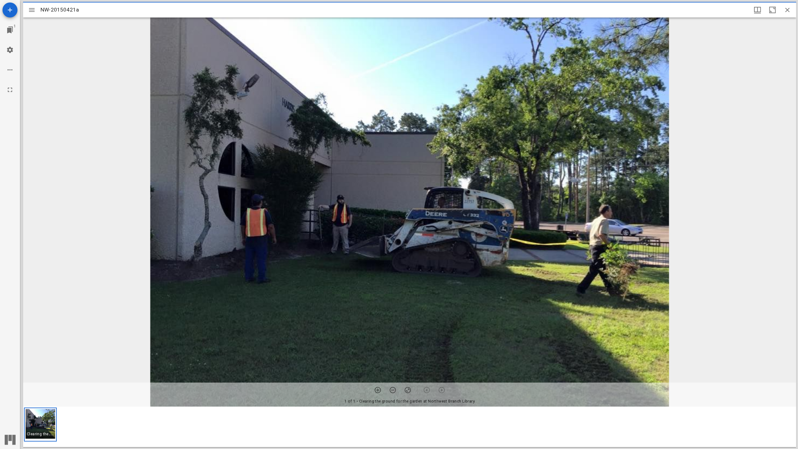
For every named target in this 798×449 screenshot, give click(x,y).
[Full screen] (9, 89)
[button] (40, 424)
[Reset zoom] (407, 390)
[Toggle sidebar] (31, 9)
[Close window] (787, 9)
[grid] (409, 427)
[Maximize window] (772, 9)
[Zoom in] (377, 390)
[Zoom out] (392, 390)
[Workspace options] (9, 69)
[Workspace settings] (9, 49)
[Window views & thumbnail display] (757, 9)
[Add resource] (9, 9)
